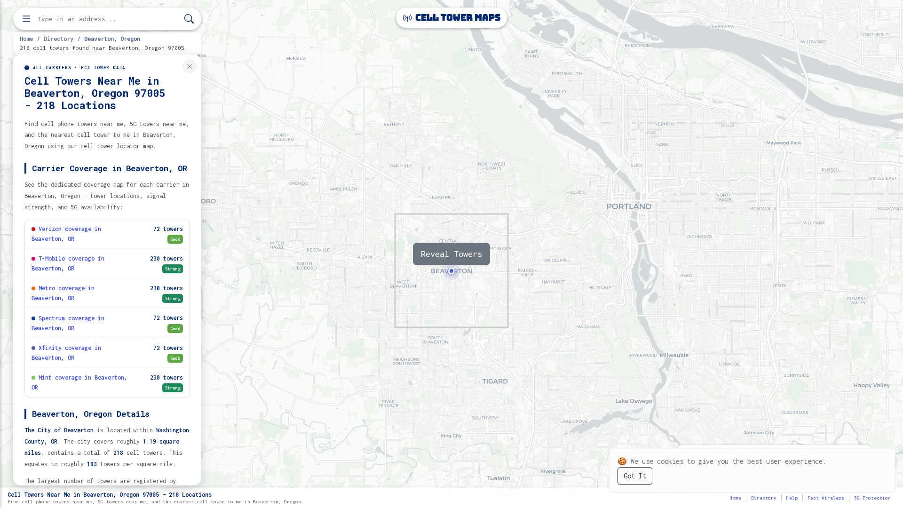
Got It (635, 476)
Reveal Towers (451, 254)
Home (26, 38)
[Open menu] (26, 18)
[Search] (189, 19)
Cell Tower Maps (456, 17)
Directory (58, 38)
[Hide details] (189, 66)
